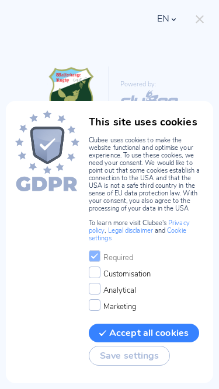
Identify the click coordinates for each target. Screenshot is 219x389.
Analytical (119, 290)
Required (118, 258)
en (163, 18)
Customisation (127, 274)
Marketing (120, 307)
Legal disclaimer (130, 230)
